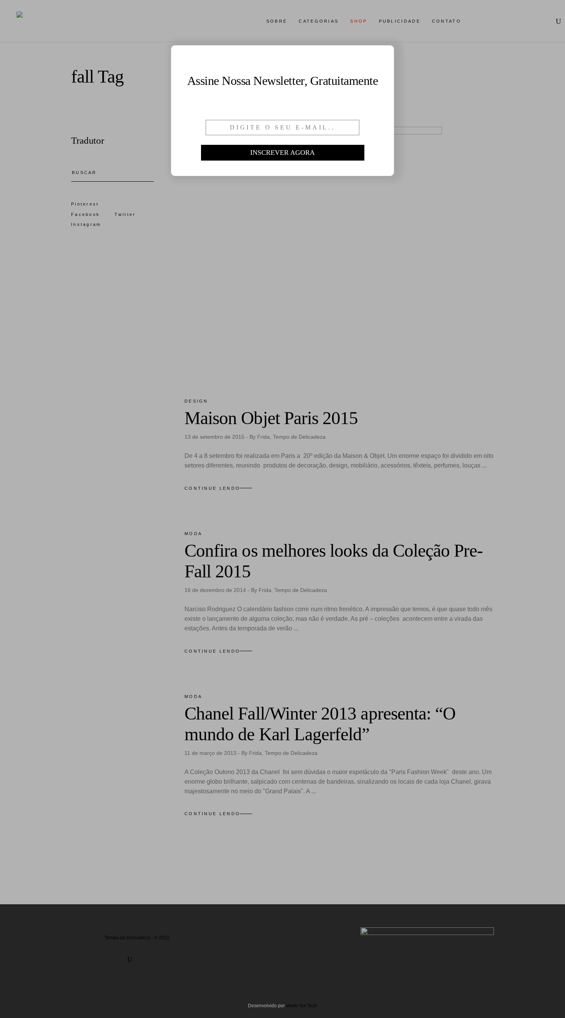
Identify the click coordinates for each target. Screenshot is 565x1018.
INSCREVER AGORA (282, 152)
